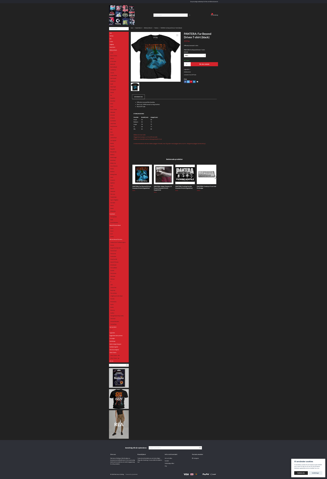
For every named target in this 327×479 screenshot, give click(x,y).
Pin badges (112, 340)
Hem (111, 34)
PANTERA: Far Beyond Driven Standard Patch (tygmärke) (141, 189)
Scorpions (112, 181)
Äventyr (112, 238)
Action (111, 229)
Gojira (111, 108)
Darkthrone (113, 82)
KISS (111, 131)
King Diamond (113, 128)
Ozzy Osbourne (113, 167)
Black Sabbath (113, 68)
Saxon (111, 179)
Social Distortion (114, 224)
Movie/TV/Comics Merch (115, 227)
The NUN (112, 300)
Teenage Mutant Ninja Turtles (117, 317)
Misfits (111, 221)
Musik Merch (112, 49)
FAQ (166, 467)
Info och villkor (168, 460)
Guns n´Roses (113, 111)
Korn (111, 133)
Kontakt (167, 462)
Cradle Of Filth (113, 77)
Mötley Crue (113, 164)
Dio (111, 97)
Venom (112, 207)
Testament (112, 193)
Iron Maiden (113, 122)
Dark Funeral (113, 80)
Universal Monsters (114, 323)
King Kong (112, 292)
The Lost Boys (113, 294)
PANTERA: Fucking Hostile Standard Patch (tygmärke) (184, 189)
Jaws (111, 286)
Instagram (196, 460)
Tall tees (111, 37)
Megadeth (112, 150)
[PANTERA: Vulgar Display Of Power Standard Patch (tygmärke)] (163, 176)
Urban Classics (113, 354)
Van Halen (112, 204)
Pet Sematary (113, 303)
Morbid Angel (113, 159)
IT (110, 283)
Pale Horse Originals (114, 351)
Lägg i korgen (205, 65)
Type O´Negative (114, 201)
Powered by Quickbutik (132, 476)
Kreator (112, 136)
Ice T (111, 331)
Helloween (112, 114)
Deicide (112, 94)
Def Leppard (113, 91)
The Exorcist (113, 255)
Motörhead (112, 162)
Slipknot (112, 190)
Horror (111, 232)
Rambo (112, 309)
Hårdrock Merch (113, 51)
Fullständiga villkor (169, 465)
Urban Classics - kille (115, 357)
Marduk (112, 145)
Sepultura (112, 184)
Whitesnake (113, 212)
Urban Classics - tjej (114, 359)
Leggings (112, 46)
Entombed (112, 102)
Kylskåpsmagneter (114, 348)
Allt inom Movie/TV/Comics (116, 241)
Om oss (111, 362)
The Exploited (113, 218)
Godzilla (112, 272)
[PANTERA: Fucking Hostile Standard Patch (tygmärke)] (185, 176)
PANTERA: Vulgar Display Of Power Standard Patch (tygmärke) (163, 189)
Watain (112, 210)
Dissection (112, 99)
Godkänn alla (301, 473)
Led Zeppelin (113, 142)
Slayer (111, 187)
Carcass (112, 74)
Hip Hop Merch (113, 328)
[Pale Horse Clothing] (123, 16)
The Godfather (113, 269)
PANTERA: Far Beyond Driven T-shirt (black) (194, 52)
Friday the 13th (113, 261)
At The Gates (113, 63)
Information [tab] (138, 98)
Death (111, 85)
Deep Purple (113, 88)
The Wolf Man (113, 326)
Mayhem (112, 147)
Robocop (112, 311)
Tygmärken (112, 334)
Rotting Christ (113, 176)
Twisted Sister (113, 198)
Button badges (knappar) (115, 345)
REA (110, 40)
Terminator (112, 320)
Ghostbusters (113, 266)
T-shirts (111, 43)
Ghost (111, 105)
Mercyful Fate (113, 153)
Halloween (112, 278)
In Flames (112, 119)
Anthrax (112, 60)
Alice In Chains (113, 57)
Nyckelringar (112, 343)
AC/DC (111, 54)
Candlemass (113, 71)
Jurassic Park (113, 289)
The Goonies (113, 275)
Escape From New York (115, 249)
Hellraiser (112, 280)
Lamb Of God (113, 139)
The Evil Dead (113, 252)
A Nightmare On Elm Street (116, 297)
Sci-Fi (111, 235)
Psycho (112, 306)
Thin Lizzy (112, 196)
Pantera (112, 170)
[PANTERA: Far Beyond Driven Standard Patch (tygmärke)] (142, 176)
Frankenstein (113, 258)
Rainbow (112, 173)
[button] (215, 179)
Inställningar (315, 473)
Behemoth (112, 65)
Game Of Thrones (114, 263)
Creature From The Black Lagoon (118, 244)
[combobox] (195, 57)
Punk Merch (112, 215)
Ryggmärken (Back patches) (116, 337)
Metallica (112, 156)
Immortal (112, 116)
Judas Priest (113, 125)
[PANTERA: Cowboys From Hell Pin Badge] (206, 176)
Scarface (112, 314)
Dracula (112, 246)
